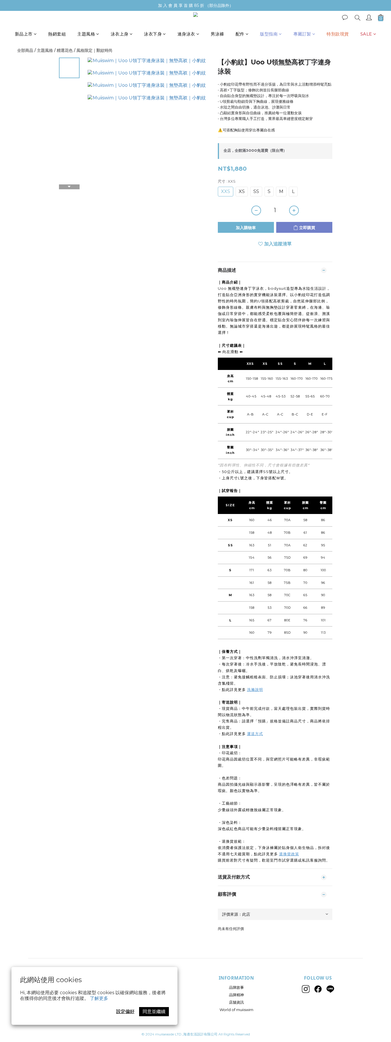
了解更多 (99, 998)
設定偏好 (125, 1011)
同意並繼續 (154, 1011)
